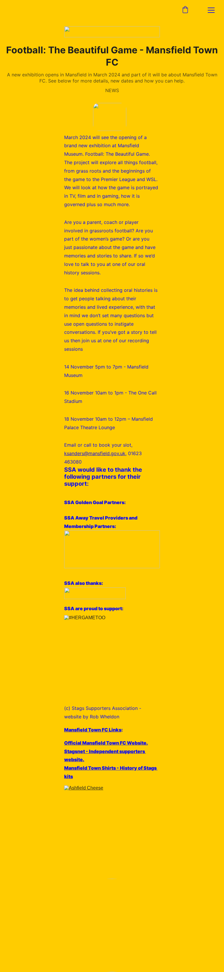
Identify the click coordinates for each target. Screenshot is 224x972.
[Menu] (211, 10)
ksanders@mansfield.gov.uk (94, 453)
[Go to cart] (185, 10)
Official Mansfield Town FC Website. (106, 743)
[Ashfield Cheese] (112, 832)
